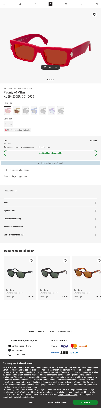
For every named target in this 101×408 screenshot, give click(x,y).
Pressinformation (65, 332)
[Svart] (25, 110)
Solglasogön (8, 88)
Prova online (52, 67)
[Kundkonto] (65, 3)
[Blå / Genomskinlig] (51, 110)
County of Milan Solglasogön (23, 88)
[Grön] (60, 110)
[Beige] (16, 110)
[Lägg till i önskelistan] (94, 14)
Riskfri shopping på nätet (52, 163)
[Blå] (34, 110)
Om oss (31, 332)
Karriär (52, 332)
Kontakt (41, 332)
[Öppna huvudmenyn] (4, 4)
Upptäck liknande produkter (50, 153)
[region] (50, 279)
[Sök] (19, 4)
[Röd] (7, 110)
